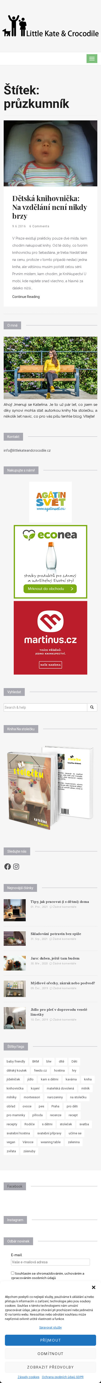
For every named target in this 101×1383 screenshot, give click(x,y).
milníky (11, 1097)
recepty (12, 1124)
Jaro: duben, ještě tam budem (55, 958)
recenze (55, 1115)
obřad (11, 1106)
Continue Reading (26, 297)
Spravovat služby (50, 1327)
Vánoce (28, 1142)
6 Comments (39, 226)
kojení (35, 1088)
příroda (37, 1115)
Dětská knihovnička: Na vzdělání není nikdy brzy (49, 207)
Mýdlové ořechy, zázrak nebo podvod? (63, 983)
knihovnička (15, 1088)
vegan (11, 1142)
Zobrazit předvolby (50, 1367)
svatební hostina (18, 1133)
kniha (88, 1079)
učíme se (75, 1133)
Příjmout (50, 1340)
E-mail (16, 1255)
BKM (35, 1061)
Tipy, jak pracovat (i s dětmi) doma (60, 901)
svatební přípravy (49, 1133)
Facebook (14, 1186)
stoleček (66, 1124)
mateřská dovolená (60, 1088)
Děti (74, 1061)
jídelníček (13, 1079)
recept (73, 1115)
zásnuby (29, 1151)
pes (41, 1106)
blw (48, 1061)
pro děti (72, 1106)
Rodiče (30, 1124)
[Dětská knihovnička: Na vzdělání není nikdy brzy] (50, 153)
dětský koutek (17, 1070)
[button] (93, 1287)
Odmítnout (50, 1353)
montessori (32, 1097)
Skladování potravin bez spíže (56, 934)
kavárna (71, 1079)
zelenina (74, 1142)
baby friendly (16, 1061)
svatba (84, 1124)
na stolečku (78, 1097)
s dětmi (47, 1124)
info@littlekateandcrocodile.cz (27, 450)
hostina (59, 1070)
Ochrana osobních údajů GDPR (63, 1377)
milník (85, 1088)
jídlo (30, 1079)
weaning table (51, 1142)
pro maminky (16, 1115)
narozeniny (55, 1097)
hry (74, 1070)
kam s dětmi (49, 1079)
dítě (61, 1061)
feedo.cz (40, 1070)
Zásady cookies (28, 1377)
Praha (55, 1106)
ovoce (27, 1106)
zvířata (11, 1151)
